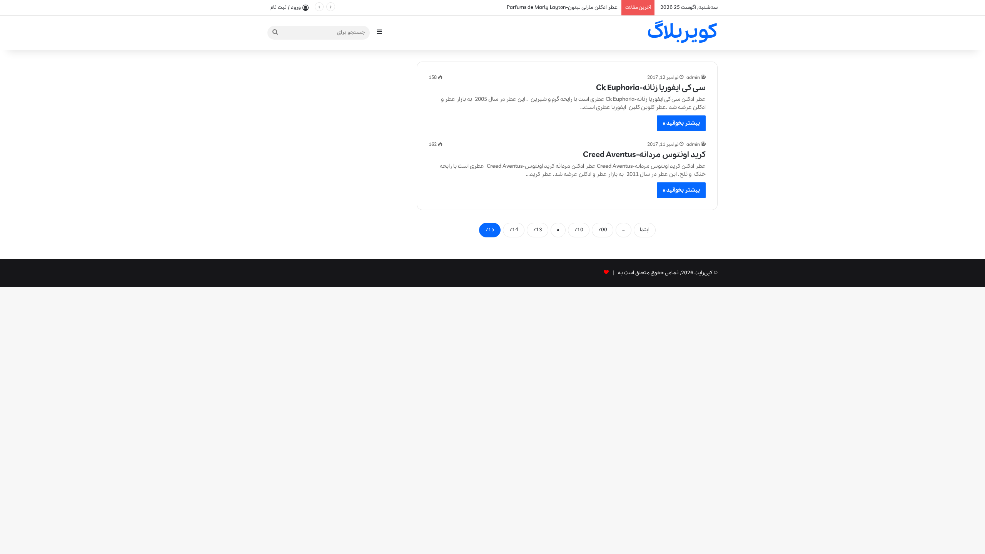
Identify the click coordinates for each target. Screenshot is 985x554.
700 (602, 230)
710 (578, 230)
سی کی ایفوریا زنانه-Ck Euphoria (651, 87)
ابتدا (644, 230)
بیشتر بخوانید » (681, 123)
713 (537, 230)
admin (693, 77)
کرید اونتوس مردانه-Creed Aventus (644, 154)
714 (513, 230)
